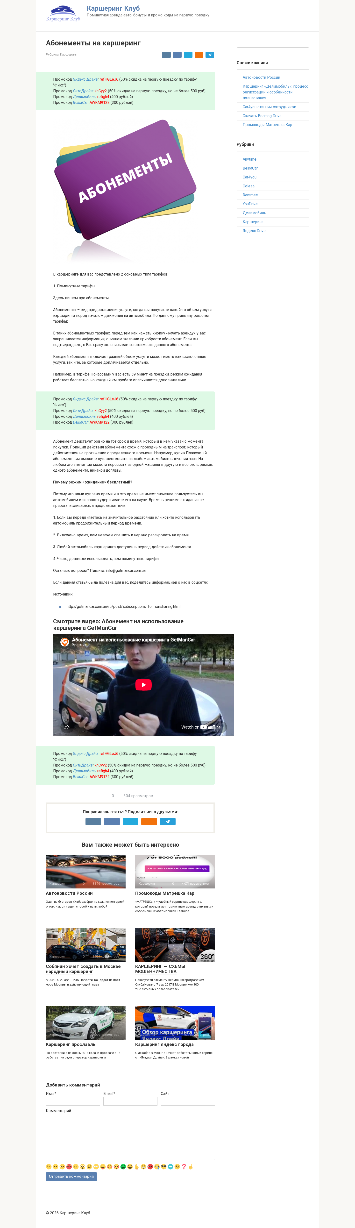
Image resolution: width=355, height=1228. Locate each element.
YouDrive (250, 204)
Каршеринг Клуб (113, 8)
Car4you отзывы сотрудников (269, 107)
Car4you (249, 177)
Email (109, 1093)
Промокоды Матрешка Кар (164, 893)
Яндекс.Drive (254, 230)
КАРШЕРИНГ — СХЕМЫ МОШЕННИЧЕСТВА (160, 969)
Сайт (165, 1093)
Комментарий (58, 1110)
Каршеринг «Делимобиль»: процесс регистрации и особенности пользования (275, 92)
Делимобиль (254, 213)
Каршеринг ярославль (71, 1044)
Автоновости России (69, 893)
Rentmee (250, 195)
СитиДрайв (83, 91)
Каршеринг (68, 54)
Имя (51, 1093)
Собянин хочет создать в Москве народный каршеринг (83, 969)
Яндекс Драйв (85, 79)
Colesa (249, 186)
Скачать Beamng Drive (262, 116)
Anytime (249, 159)
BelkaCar (80, 102)
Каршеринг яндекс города (164, 1044)
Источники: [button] (63, 594)
